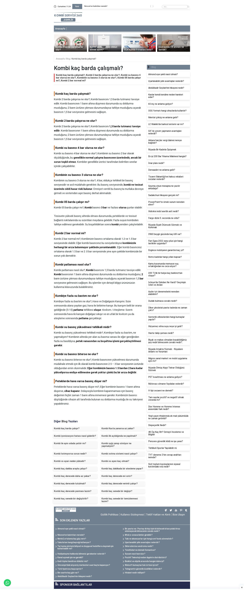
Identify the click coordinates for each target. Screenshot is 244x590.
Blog (68, 59)
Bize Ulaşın (179, 514)
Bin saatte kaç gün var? (68, 573)
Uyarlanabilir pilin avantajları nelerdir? (142, 542)
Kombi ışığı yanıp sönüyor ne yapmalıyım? (116, 444)
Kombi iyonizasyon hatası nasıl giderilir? (75, 436)
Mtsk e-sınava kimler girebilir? (138, 535)
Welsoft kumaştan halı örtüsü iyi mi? (141, 565)
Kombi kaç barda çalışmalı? (84, 59)
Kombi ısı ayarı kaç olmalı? (115, 461)
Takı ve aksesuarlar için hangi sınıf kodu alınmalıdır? (149, 539)
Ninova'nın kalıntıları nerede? (95, 6)
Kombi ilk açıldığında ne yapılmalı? (119, 436)
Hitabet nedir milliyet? (135, 573)
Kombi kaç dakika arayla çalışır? (70, 468)
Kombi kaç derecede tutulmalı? (70, 483)
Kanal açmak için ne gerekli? (70, 557)
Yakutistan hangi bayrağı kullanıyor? (74, 542)
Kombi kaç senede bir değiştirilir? (71, 498)
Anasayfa (60, 28)
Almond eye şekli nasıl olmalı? (71, 529)
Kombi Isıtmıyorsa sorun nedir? (70, 453)
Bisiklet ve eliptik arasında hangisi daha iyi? (144, 561)
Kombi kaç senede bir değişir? (117, 491)
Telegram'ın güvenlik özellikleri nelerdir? (143, 569)
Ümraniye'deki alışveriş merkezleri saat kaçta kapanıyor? (83, 565)
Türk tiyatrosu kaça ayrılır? (70, 569)
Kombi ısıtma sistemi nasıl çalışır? (119, 453)
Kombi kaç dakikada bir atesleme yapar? (122, 468)
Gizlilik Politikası (109, 514)
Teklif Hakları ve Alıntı (158, 514)
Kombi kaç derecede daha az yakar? (72, 476)
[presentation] (151, 7)
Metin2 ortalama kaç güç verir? (71, 539)
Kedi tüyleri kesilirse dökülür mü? (72, 561)
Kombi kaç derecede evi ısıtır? (117, 476)
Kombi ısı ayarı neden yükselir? (70, 461)
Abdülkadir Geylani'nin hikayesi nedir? (74, 576)
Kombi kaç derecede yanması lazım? (72, 491)
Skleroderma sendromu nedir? (139, 546)
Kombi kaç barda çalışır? (66, 428)
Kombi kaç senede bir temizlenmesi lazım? (120, 500)
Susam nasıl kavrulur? (135, 554)
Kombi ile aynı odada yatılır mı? (70, 443)
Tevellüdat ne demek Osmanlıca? (140, 550)
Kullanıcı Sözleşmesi (132, 514)
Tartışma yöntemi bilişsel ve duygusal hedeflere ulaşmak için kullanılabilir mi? (85, 547)
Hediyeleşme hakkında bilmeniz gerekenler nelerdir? (81, 554)
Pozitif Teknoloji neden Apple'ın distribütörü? (146, 557)
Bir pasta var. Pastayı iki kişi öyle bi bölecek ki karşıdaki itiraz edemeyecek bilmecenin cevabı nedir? (152, 530)
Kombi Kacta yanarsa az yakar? (118, 428)
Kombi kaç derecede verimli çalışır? (120, 483)
